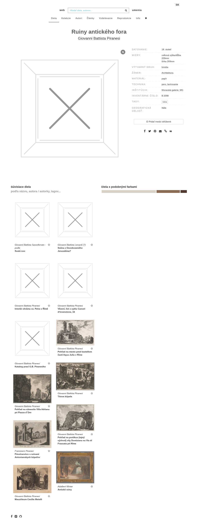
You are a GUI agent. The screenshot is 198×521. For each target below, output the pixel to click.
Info (138, 18)
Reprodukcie (124, 18)
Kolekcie (66, 18)
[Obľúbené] (146, 18)
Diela (54, 18)
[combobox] (98, 10)
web (62, 10)
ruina (165, 102)
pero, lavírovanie (170, 84)
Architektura (167, 73)
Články (90, 18)
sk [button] (177, 4)
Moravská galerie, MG (172, 90)
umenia (137, 10)
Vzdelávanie (106, 18)
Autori (78, 18)
